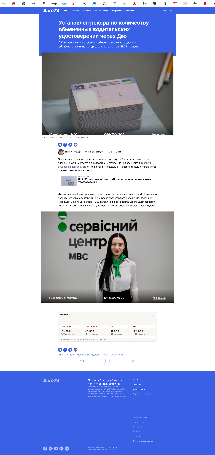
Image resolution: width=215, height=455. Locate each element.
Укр (164, 11)
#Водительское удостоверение (92, 355)
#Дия (60, 355)
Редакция (136, 432)
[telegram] (60, 145)
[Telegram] (61, 448)
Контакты (136, 436)
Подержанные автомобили (122, 11)
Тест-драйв (86, 11)
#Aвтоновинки (116, 355)
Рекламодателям (139, 422)
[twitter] (70, 145)
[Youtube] (56, 448)
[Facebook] (45, 448)
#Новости (69, 355)
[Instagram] (67, 448)
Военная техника (101, 11)
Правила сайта (138, 427)
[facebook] (65, 145)
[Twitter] (51, 448)
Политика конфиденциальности (144, 441)
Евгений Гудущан (73, 152)
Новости (75, 11)
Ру (171, 11)
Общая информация (140, 418)
